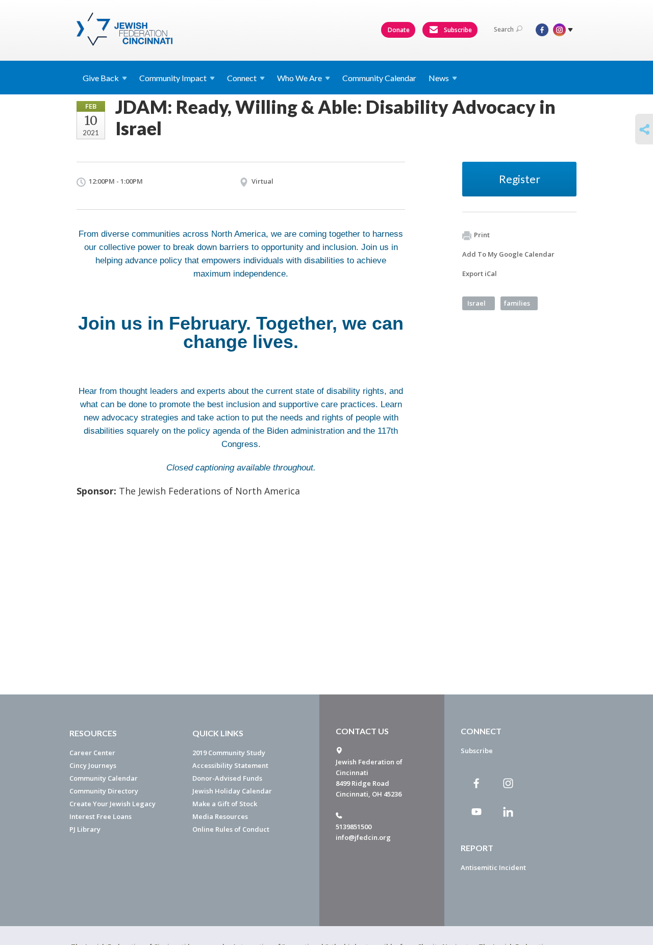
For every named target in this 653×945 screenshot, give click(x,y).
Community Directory (103, 790)
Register (519, 178)
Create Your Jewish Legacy (112, 803)
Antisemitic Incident (493, 867)
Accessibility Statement (230, 765)
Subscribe (457, 30)
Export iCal (479, 273)
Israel (476, 303)
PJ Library (85, 829)
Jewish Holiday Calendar (232, 790)
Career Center (92, 752)
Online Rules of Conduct (230, 829)
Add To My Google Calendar (508, 254)
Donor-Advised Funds (227, 778)
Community (173, 78)
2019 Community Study (228, 752)
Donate (399, 30)
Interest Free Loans (100, 816)
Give (101, 78)
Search (504, 29)
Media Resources (220, 816)
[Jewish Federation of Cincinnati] (126, 29)
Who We (299, 78)
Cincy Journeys (92, 765)
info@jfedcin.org (363, 837)
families (517, 303)
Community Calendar (379, 78)
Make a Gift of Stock (224, 803)
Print (482, 234)
